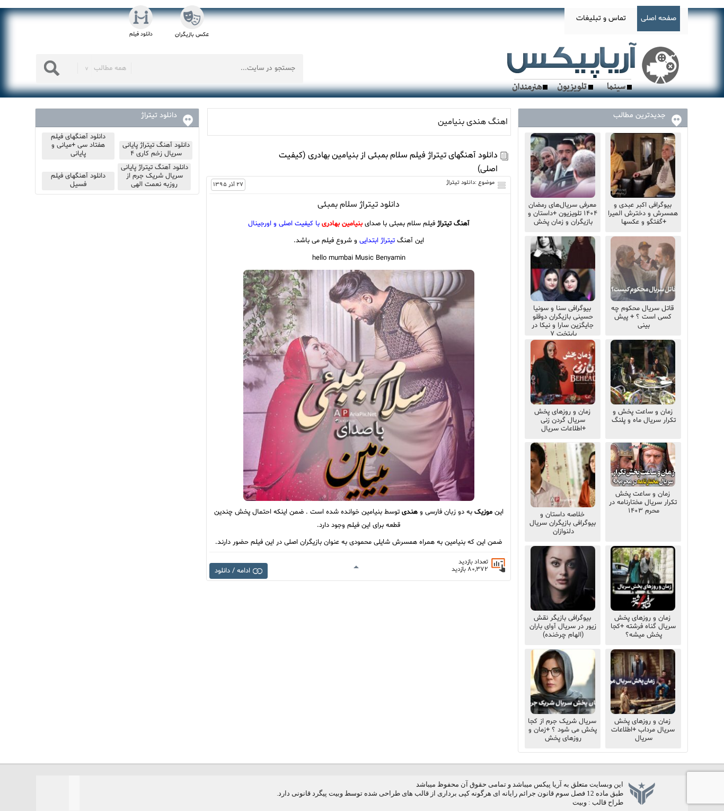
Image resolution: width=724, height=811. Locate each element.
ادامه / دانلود (232, 571)
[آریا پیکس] (595, 67)
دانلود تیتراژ (460, 183)
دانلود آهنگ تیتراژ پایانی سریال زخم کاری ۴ (156, 149)
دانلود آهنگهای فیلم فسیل (78, 180)
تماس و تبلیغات (601, 18)
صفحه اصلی (658, 18)
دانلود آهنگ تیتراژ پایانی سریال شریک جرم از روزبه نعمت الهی (154, 176)
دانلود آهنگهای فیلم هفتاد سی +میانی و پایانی (78, 145)
